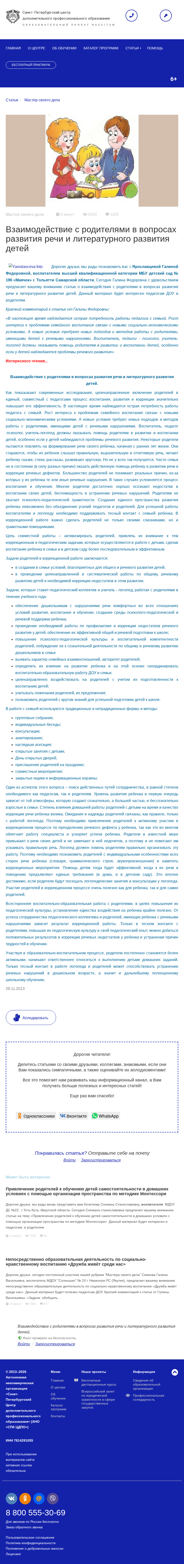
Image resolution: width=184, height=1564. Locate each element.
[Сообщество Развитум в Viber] (52, 1498)
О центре (36, 48)
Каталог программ (101, 48)
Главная (13, 48)
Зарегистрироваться (55, 1344)
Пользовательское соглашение (30, 1537)
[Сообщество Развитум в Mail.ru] (39, 1498)
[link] (36, 1116)
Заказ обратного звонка (24, 1527)
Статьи (132, 48)
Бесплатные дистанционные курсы (98, 1382)
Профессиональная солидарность (148, 1397)
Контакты (58, 1416)
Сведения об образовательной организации (146, 1384)
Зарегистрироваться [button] (101, 1160)
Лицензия (13, 1554)
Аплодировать (35, 1018)
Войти (69, 1160)
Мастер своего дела (42, 100)
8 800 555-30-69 (35, 1512)
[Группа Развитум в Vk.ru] (11, 1498)
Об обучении (64, 48)
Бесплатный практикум (31, 65)
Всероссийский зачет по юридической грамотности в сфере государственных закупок (98, 1399)
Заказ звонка (132, 16)
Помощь (155, 48)
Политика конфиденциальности (31, 1543)
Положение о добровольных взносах (34, 1548)
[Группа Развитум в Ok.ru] (25, 1498)
